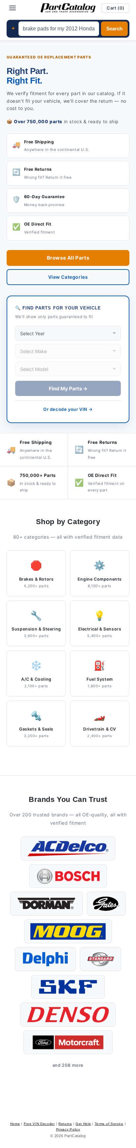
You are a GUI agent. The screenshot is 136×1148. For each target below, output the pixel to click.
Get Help (83, 1124)
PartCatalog (75, 1136)
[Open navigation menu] (12, 8)
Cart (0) (115, 8)
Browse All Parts (68, 258)
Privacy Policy (68, 1129)
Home (15, 1124)
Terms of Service (109, 1124)
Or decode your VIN (68, 409)
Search (114, 28)
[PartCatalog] (68, 8)
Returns (65, 1124)
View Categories (68, 277)
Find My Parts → (68, 388)
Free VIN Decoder (39, 1124)
